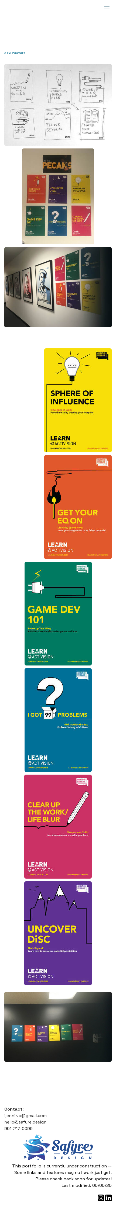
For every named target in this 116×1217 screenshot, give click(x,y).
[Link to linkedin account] (108, 1197)
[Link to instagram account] (101, 1197)
